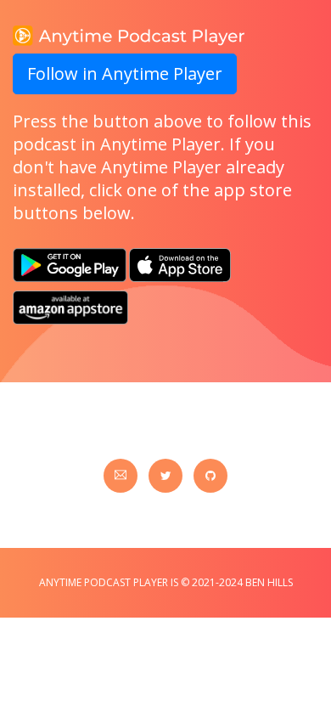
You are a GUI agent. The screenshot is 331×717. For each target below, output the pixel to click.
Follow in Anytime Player (124, 73)
